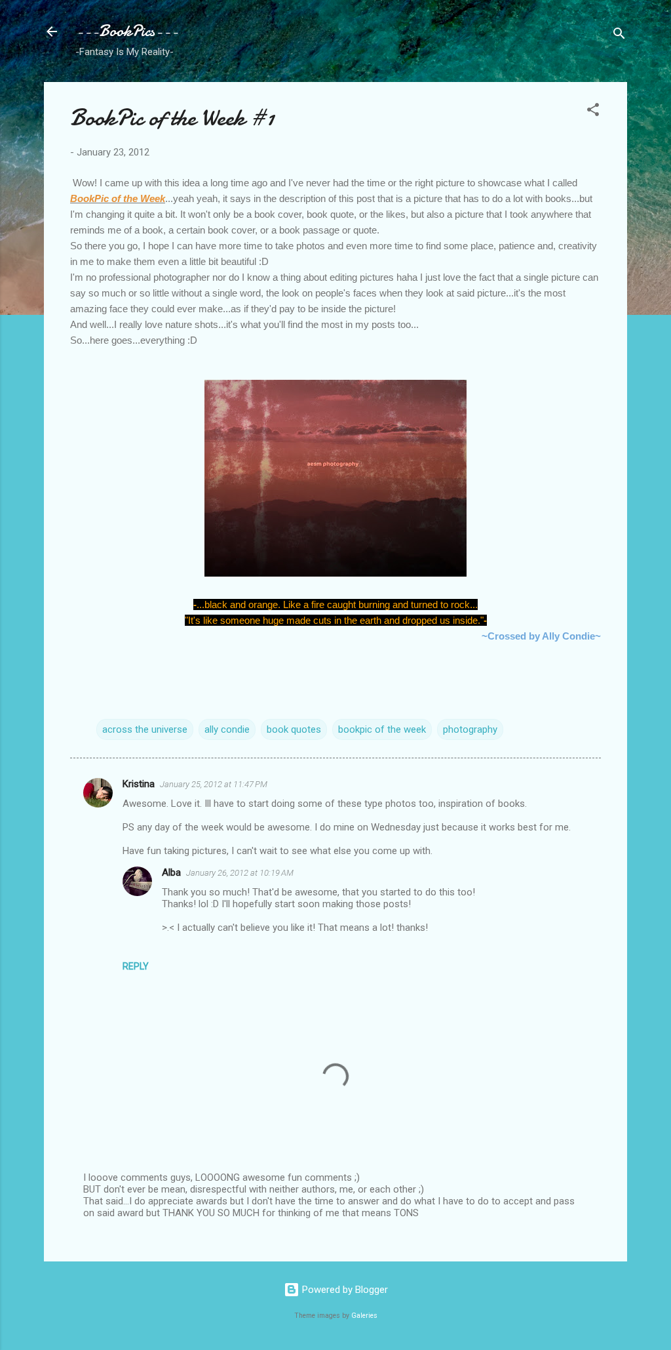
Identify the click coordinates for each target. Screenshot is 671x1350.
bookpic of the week (382, 729)
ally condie (227, 729)
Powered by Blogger (343, 1290)
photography (470, 729)
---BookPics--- (126, 31)
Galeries (364, 1315)
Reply (136, 966)
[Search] (619, 36)
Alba (171, 872)
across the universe (144, 729)
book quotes (294, 729)
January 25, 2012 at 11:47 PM (213, 784)
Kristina (139, 784)
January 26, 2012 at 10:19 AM (240, 873)
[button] (593, 112)
